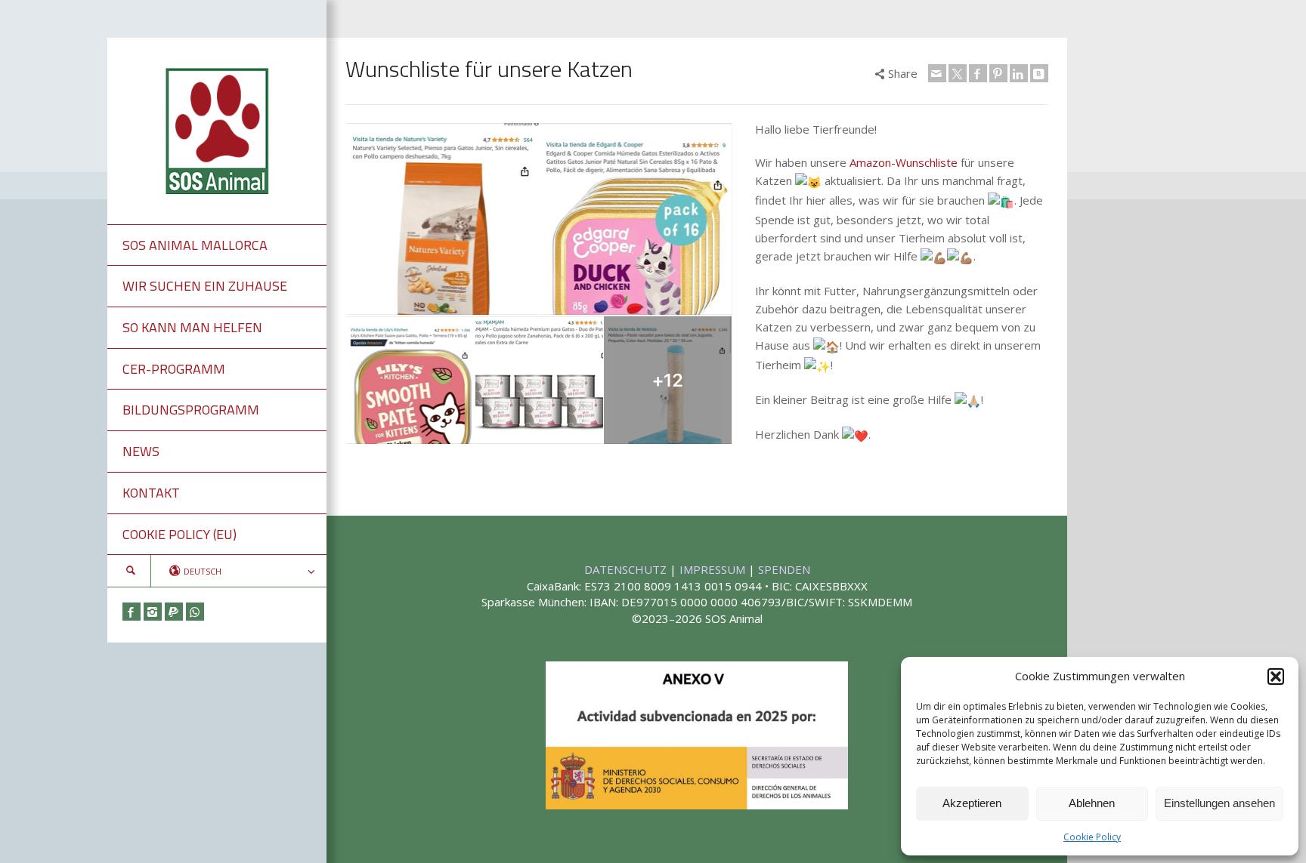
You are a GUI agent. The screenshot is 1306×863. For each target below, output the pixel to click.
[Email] (937, 73)
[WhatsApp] (195, 612)
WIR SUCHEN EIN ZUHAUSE (204, 286)
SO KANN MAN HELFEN (192, 327)
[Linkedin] (1019, 73)
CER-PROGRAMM (173, 369)
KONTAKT (151, 492)
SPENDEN (784, 569)
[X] (958, 73)
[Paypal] (174, 612)
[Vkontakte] (1039, 73)
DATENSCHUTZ (627, 569)
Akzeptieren (971, 803)
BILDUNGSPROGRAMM (190, 409)
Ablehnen (1092, 803)
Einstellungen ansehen (1219, 803)
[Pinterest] (998, 73)
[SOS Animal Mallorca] (216, 129)
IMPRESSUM (713, 569)
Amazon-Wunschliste (904, 162)
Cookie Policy (1092, 837)
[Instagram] (153, 612)
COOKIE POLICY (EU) (179, 534)
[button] (1275, 676)
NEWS (140, 451)
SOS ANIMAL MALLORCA (195, 245)
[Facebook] (131, 612)
